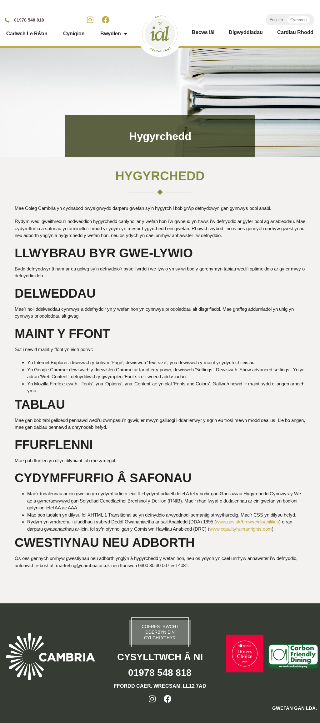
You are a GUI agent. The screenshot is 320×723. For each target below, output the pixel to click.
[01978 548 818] (7, 20)
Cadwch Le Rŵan (27, 33)
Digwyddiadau (246, 32)
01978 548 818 (29, 19)
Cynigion (74, 33)
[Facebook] (105, 19)
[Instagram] (90, 19)
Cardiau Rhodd (295, 32)
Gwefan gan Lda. (294, 708)
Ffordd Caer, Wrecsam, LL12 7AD (160, 686)
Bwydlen (110, 33)
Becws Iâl (203, 32)
